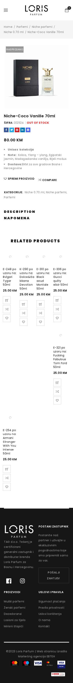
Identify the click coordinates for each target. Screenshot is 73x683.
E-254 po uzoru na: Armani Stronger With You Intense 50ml (9, 441)
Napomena (17, 218)
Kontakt (44, 626)
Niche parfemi (42, 27)
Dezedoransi (13, 614)
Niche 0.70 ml (14, 32)
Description (19, 212)
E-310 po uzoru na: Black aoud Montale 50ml (43, 279)
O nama (44, 620)
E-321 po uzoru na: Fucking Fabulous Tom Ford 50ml (60, 357)
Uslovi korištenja (50, 614)
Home (8, 27)
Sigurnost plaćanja (52, 601)
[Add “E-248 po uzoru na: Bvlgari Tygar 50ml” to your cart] (7, 300)
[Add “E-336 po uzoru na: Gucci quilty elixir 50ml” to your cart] (57, 300)
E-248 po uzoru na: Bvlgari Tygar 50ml (9, 277)
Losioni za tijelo (15, 620)
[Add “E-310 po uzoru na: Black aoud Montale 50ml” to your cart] (40, 304)
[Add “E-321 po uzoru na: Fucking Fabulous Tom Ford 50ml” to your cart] (57, 382)
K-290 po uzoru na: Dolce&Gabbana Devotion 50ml (27, 279)
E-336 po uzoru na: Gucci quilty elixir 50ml (60, 277)
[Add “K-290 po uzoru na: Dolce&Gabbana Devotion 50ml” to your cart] (23, 304)
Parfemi (22, 27)
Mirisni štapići (13, 626)
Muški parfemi (14, 601)
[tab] (19, 212)
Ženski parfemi (14, 608)
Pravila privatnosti (51, 608)
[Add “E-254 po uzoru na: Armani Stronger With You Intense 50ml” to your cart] (7, 469)
